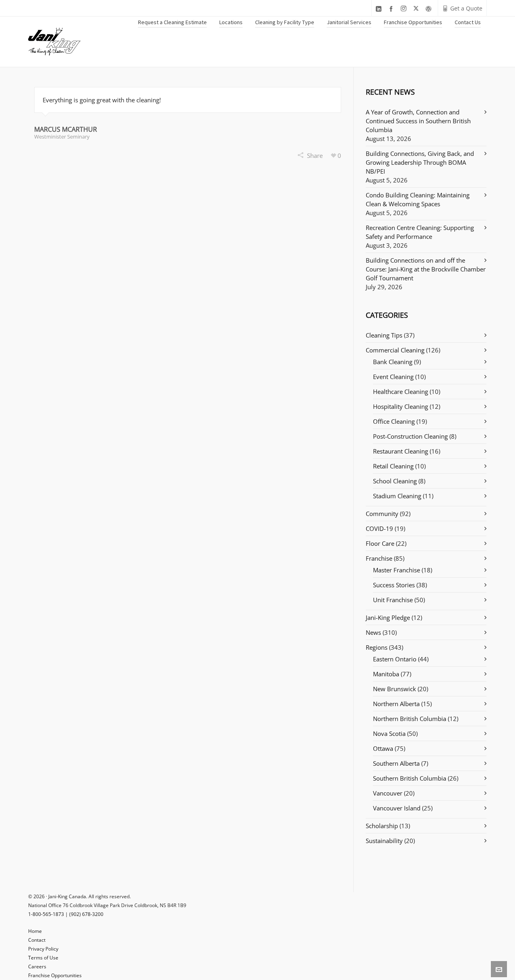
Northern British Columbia (409, 719)
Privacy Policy (43, 948)
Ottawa (383, 748)
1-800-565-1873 (46, 914)
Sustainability (384, 841)
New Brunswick (394, 689)
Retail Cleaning (393, 466)
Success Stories (394, 585)
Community (382, 514)
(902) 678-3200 (86, 914)
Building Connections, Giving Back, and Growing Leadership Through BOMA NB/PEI (420, 162)
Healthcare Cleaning (400, 391)
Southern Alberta (396, 763)
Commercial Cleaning (395, 350)
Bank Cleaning (392, 362)
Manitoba (386, 674)
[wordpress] (430, 9)
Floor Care (380, 543)
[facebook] (392, 9)
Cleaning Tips (384, 335)
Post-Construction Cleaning (410, 436)
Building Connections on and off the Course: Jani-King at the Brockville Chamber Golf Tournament (426, 269)
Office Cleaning (394, 421)
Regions (376, 647)
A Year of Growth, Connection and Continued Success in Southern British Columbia (418, 121)
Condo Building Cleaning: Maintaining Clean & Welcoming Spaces (418, 199)
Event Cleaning (393, 377)
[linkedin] (380, 9)
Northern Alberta (396, 704)
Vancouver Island (396, 808)
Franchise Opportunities (55, 975)
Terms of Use (43, 957)
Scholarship (382, 826)
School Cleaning (395, 481)
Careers (37, 966)
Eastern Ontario (394, 659)
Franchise (379, 558)
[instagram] (405, 9)
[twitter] (417, 9)
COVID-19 (379, 528)
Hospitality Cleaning (400, 406)
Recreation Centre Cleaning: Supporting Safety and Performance (420, 232)
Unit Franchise (393, 600)
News (373, 632)
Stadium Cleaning (397, 496)
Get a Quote (466, 8)
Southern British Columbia (409, 778)
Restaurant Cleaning (400, 451)
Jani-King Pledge (388, 617)
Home (35, 931)
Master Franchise (396, 570)
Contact (36, 939)
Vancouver (387, 793)
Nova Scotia (389, 733)
